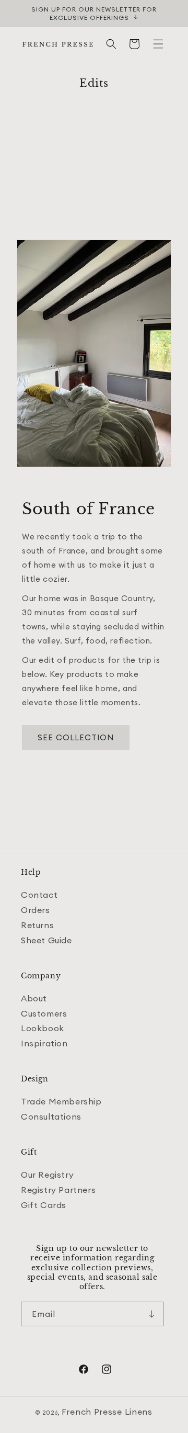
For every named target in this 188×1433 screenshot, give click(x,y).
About (34, 998)
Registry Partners (58, 1189)
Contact (39, 894)
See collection (76, 737)
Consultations (51, 1116)
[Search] (111, 43)
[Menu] (158, 43)
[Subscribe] (151, 1314)
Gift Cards (43, 1205)
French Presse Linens (107, 1411)
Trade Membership (61, 1101)
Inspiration (44, 1043)
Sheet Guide (46, 940)
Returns (37, 925)
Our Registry (47, 1174)
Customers (44, 1013)
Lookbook (42, 1028)
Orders (35, 910)
